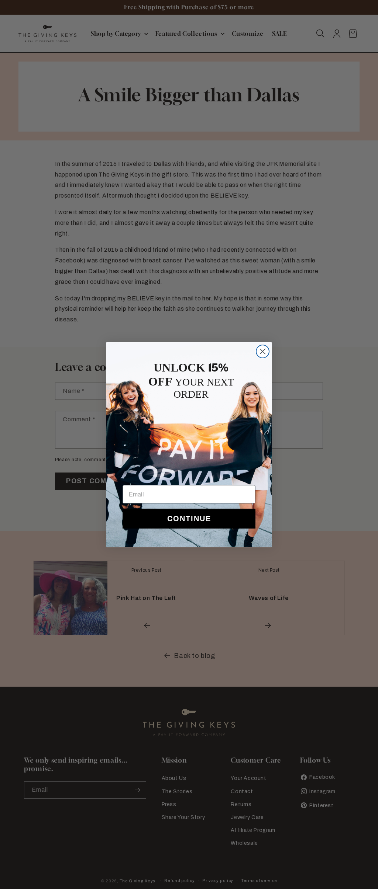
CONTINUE (189, 519)
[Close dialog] (262, 351)
